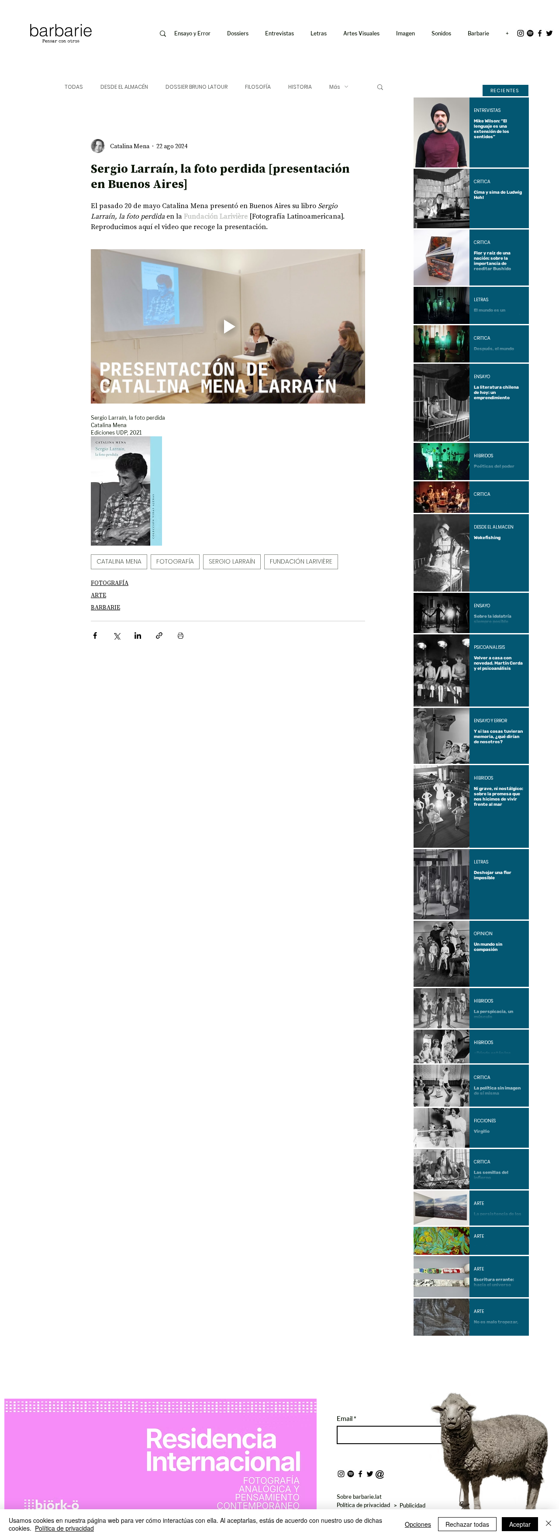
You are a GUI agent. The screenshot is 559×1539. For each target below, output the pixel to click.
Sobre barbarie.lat (359, 1497)
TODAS (74, 87)
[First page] (427, 1350)
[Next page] (495, 1350)
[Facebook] (539, 33)
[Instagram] (520, 33)
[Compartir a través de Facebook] (95, 635)
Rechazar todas (467, 1524)
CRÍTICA (482, 182)
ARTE (98, 595)
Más (334, 87)
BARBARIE (105, 607)
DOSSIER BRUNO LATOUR (197, 87)
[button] (407, 33)
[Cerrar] (548, 1524)
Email (345, 1419)
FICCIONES (485, 1121)
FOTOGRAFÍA (175, 561)
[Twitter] (549, 33)
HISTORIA (300, 87)
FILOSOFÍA (258, 87)
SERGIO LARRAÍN (232, 561)
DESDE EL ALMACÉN (124, 87)
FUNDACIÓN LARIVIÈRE (301, 561)
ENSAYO (482, 377)
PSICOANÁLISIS (489, 647)
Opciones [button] (418, 1524)
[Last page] (516, 1350)
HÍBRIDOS (483, 456)
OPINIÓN (483, 934)
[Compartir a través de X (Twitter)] (116, 635)
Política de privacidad (64, 1528)
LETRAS (481, 300)
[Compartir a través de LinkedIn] (138, 635)
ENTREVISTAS (487, 110)
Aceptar (520, 1524)
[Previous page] (447, 1350)
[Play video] (228, 326)
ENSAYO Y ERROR (490, 721)
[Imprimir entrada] (180, 635)
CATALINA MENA (119, 561)
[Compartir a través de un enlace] (159, 635)
